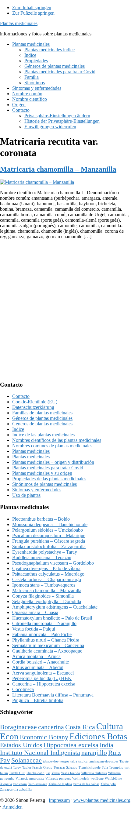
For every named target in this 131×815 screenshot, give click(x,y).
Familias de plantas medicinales (42, 412)
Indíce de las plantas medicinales (43, 434)
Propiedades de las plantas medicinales (49, 478)
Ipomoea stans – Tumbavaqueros (43, 585)
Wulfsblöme (113, 778)
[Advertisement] (65, 310)
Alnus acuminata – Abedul (37, 667)
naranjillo (94, 752)
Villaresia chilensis (94, 773)
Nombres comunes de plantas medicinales (52, 445)
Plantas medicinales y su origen (42, 473)
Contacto (21, 396)
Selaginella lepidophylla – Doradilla (46, 601)
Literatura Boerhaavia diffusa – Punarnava (53, 694)
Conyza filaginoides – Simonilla (43, 596)
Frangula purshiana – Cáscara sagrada (48, 541)
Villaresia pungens (58, 778)
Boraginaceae (18, 727)
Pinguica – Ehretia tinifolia (37, 700)
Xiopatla (6, 784)
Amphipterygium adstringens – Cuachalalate (54, 606)
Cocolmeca (23, 689)
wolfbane (97, 778)
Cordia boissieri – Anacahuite (40, 661)
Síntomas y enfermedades (36, 489)
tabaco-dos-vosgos (56, 761)
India (106, 745)
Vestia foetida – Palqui (33, 628)
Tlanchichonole (90, 767)
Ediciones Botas (98, 736)
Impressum (59, 800)
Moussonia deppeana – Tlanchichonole (49, 524)
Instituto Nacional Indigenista (40, 752)
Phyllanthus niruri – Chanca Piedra (45, 639)
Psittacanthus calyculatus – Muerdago (48, 574)
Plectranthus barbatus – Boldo (41, 519)
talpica (82, 761)
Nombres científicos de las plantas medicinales (56, 440)
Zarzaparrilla (9, 789)
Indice (18, 429)
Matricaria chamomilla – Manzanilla (58, 169)
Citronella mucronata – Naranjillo (44, 623)
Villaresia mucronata (30, 778)
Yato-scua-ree (37, 784)
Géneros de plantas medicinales (42, 418)
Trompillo (116, 767)
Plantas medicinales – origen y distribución (53, 462)
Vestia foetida (70, 773)
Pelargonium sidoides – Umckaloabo (47, 530)
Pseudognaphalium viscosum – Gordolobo (53, 563)
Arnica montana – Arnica (36, 656)
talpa (73, 761)
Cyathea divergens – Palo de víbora (46, 568)
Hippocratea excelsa (71, 745)
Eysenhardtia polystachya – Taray (44, 552)
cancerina (51, 727)
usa (48, 773)
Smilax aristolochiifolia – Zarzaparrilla (49, 546)
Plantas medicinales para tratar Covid (47, 467)
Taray (17, 767)
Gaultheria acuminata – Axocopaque (47, 650)
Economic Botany (44, 737)
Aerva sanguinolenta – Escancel (43, 672)
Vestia (55, 773)
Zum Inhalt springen (31, 7)
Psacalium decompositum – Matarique (48, 535)
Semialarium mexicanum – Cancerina (48, 645)
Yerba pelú (108, 784)
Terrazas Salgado (65, 767)
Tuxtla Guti (17, 773)
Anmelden (12, 807)
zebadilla (25, 789)
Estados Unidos (21, 745)
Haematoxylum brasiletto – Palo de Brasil (52, 617)
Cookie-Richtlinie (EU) (34, 401)
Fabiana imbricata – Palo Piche (42, 634)
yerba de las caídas (86, 784)
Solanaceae (26, 760)
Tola (105, 767)
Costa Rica (80, 727)
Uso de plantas (26, 495)
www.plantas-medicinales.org (101, 800)
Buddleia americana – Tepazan (41, 557)
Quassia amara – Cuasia (35, 612)
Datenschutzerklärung (33, 407)
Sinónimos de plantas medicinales (44, 484)
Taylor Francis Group (37, 767)
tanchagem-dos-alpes (103, 761)
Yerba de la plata (60, 784)
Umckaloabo (35, 773)
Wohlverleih (80, 778)
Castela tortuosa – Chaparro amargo (46, 579)
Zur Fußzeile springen (33, 13)
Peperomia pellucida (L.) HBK (42, 678)
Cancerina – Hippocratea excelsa (43, 683)
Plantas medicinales (18, 23)
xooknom (20, 784)
